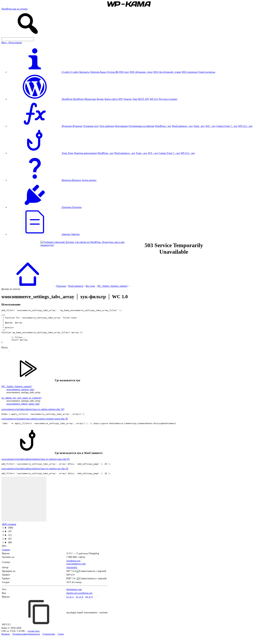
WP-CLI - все (245, 126)
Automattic (71, 567)
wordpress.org (73, 560)
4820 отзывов (9, 524)
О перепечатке (48, 634)
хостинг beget (33, 631)
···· (96, 596)
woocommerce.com (76, 563)
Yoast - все (198, 126)
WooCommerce (75, 286)
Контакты (84, 72)
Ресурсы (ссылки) (168, 99)
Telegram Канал (98, 72)
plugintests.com (74, 589)
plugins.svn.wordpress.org (79, 593)
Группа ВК (112, 72)
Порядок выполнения (85, 153)
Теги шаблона (106, 126)
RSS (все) (124, 72)
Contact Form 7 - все (226, 126)
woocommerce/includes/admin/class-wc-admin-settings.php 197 (32, 409)
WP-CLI (154, 99)
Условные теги (91, 126)
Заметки (75, 234)
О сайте (75, 72)
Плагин (128, 99)
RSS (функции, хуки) (141, 72)
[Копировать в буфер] (39, 612)
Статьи (61, 634)
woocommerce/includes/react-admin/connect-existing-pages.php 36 (34, 418)
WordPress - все (163, 126)
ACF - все (210, 126)
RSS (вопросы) (190, 72)
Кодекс (100, 99)
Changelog (93, 553)
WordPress (78, 99)
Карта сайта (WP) (114, 99)
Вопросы (76, 180)
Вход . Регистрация (11, 42)
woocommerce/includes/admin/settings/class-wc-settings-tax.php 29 (34, 468)
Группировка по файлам (141, 126)
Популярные (121, 126)
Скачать (6, 549)
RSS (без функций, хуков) (167, 72)
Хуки (70, 153)
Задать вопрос (89, 180)
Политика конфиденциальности (26, 634)
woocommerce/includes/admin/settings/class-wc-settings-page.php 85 (35, 459)
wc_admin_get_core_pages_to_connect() (21, 397)
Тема (134, 99)
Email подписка (207, 72)
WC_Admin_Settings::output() (112, 286)
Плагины (76, 207)
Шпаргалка (90, 99)
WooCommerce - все (182, 126)
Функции (77, 126)
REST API (143, 99)
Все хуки (90, 286)
